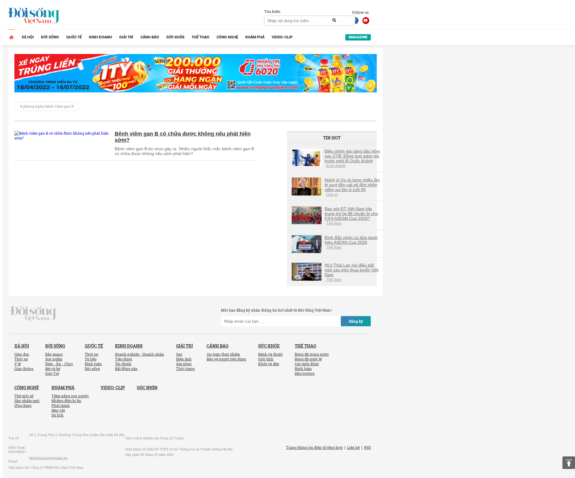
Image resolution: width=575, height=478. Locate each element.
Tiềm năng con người (70, 395)
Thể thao (200, 37)
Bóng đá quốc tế (308, 359)
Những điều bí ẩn (66, 400)
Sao (179, 354)
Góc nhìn (147, 387)
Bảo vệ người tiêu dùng (226, 359)
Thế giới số (24, 395)
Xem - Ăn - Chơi (59, 363)
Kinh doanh (100, 37)
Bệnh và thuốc (270, 354)
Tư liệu (90, 359)
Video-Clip (282, 37)
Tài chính (123, 363)
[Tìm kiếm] (334, 20)
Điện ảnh (184, 359)
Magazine (358, 37)
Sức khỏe (175, 37)
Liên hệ (353, 447)
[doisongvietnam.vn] (33, 313)
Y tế (17, 363)
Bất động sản (126, 368)
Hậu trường (304, 373)
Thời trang (185, 368)
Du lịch (57, 415)
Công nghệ (227, 37)
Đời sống (50, 37)
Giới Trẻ (52, 373)
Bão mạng (54, 354)
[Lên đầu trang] (568, 462)
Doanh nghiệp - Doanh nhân (139, 354)
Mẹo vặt (58, 410)
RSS (367, 447)
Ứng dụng (22, 405)
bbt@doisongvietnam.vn (48, 458)
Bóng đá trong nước (312, 354)
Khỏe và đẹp (268, 363)
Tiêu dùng (123, 359)
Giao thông (23, 368)
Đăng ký (356, 321)
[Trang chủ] (11, 37)
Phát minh (61, 405)
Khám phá (254, 37)
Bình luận (93, 363)
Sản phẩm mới (27, 400)
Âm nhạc (184, 363)
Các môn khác (307, 363)
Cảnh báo (149, 37)
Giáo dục (21, 354)
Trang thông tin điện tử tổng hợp (314, 447)
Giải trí (126, 37)
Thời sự (21, 359)
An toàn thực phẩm (223, 354)
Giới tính (265, 359)
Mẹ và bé (52, 368)
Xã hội (28, 37)
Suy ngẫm (53, 359)
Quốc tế (74, 37)
